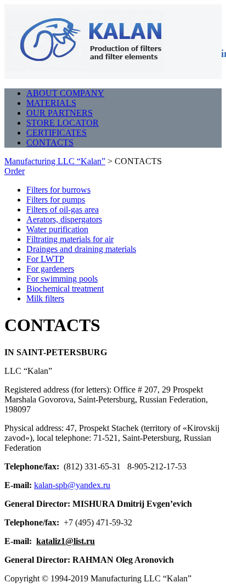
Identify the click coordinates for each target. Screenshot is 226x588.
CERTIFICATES (56, 132)
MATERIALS (51, 103)
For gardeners (50, 268)
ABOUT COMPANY (65, 93)
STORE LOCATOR (62, 122)
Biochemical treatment (65, 288)
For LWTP (45, 259)
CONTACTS (50, 142)
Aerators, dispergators (64, 219)
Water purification (57, 229)
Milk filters (45, 298)
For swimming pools (62, 278)
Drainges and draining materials (81, 249)
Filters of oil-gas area (62, 209)
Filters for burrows (58, 189)
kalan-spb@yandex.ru (72, 485)
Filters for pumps (55, 199)
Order (14, 171)
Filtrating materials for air (70, 239)
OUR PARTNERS (59, 112)
